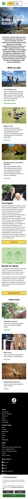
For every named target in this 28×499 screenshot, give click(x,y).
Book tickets (17, 3)
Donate (10, 3)
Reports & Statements (7, 413)
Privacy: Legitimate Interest (8, 449)
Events (3, 433)
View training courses (10, 103)
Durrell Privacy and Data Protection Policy (11, 447)
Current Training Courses (10, 89)
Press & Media (5, 422)
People (3, 418)
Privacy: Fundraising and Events (9, 451)
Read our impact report (14, 293)
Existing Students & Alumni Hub (12, 382)
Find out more (14, 242)
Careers (3, 435)
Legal (3, 445)
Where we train (8, 352)
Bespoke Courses (8, 126)
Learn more (7, 140)
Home (3, 427)
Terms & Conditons (6, 455)
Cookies (4, 453)
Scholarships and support (10, 321)
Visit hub (6, 388)
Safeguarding (5, 439)
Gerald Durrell (5, 411)
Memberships (5, 431)
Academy (4, 429)
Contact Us (4, 420)
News (3, 437)
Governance (5, 416)
